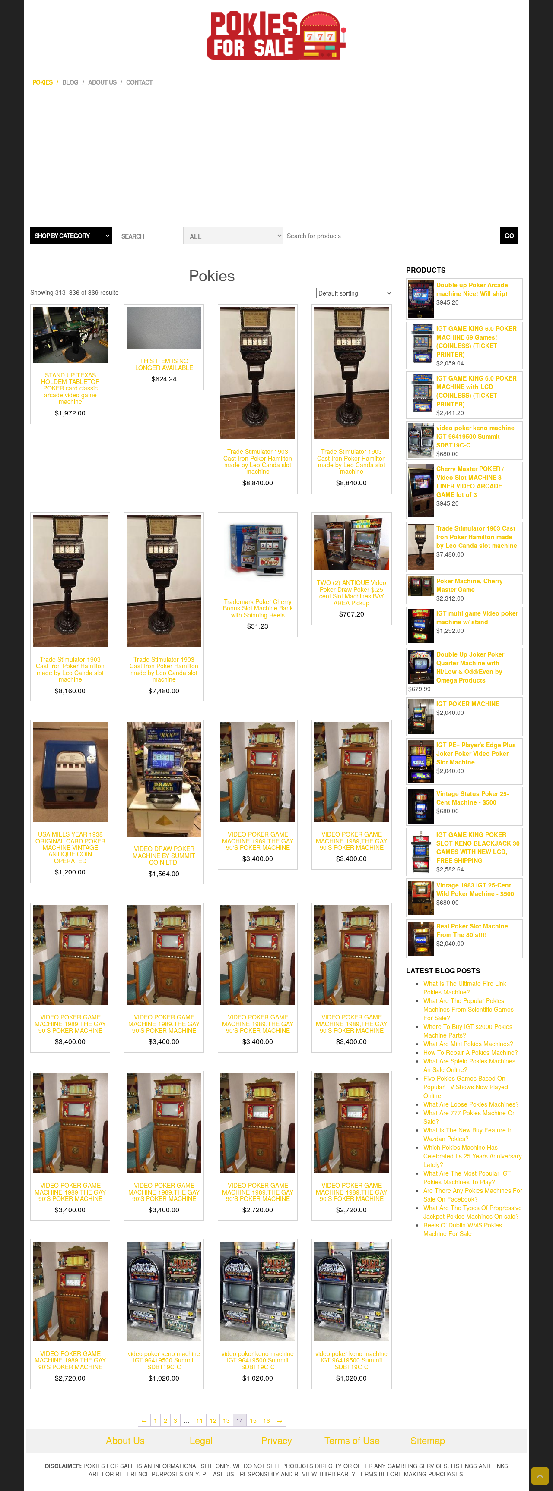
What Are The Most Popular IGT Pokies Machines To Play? (467, 1177)
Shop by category (62, 235)
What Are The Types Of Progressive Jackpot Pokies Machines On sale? (472, 1211)
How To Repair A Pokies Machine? (470, 1052)
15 (253, 1420)
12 (213, 1420)
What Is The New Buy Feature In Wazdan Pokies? (468, 1134)
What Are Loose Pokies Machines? (471, 1104)
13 (226, 1420)
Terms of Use (352, 1440)
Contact (139, 82)
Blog (70, 82)
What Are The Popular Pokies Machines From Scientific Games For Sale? (468, 1009)
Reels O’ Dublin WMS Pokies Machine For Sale (462, 1229)
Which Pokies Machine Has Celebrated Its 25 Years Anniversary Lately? (472, 1156)
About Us (102, 82)
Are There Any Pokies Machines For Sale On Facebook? (472, 1194)
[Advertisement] (276, 158)
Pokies (42, 82)
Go (509, 235)
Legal (201, 1440)
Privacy (276, 1440)
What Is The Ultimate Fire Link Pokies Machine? (464, 987)
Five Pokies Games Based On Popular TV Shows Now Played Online (465, 1087)
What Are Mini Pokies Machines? (468, 1043)
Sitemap (427, 1440)
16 (266, 1420)
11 (199, 1420)
